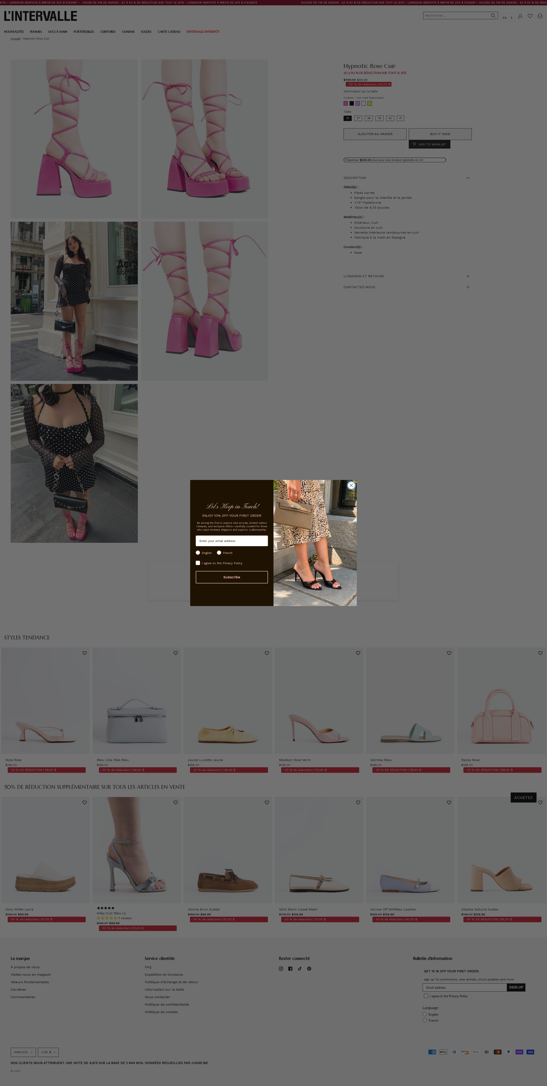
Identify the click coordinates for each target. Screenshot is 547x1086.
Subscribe (232, 577)
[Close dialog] (351, 485)
